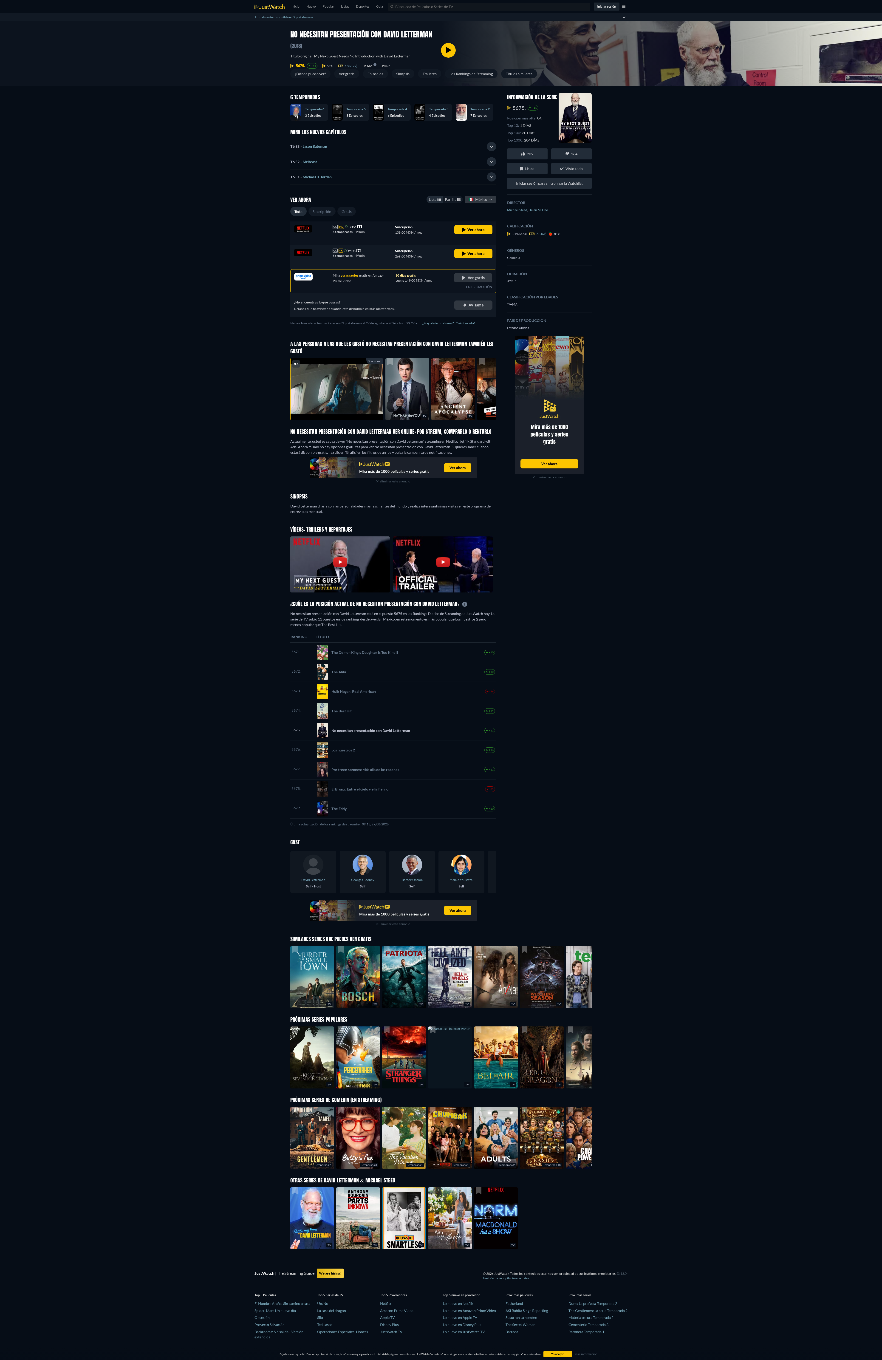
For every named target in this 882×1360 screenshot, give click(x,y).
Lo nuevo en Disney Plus (462, 1324)
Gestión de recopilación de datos (506, 1278)
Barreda (512, 1331)
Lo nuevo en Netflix (458, 1303)
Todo (298, 211)
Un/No (322, 1303)
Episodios (375, 73)
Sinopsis (403, 73)
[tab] (393, 146)
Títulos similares (519, 73)
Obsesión (262, 1317)
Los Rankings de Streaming (471, 73)
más (339, 411)
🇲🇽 (478, 199)
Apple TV (387, 1317)
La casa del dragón (331, 1310)
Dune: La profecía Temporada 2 (592, 1303)
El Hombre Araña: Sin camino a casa (282, 1303)
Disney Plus (389, 1324)
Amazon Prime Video (396, 1310)
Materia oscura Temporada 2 (590, 1317)
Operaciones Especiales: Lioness (342, 1331)
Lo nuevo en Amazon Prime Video (469, 1310)
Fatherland (514, 1303)
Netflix (385, 1303)
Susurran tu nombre (521, 1317)
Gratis (347, 211)
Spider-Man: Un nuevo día (275, 1310)
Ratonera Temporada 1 (586, 1331)
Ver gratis (346, 73)
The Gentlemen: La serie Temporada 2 (598, 1310)
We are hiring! (330, 1273)
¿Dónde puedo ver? (310, 73)
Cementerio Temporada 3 (588, 1324)
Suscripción (322, 211)
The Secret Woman (520, 1324)
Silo (320, 1317)
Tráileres (430, 73)
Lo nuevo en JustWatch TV (464, 1331)
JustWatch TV (391, 1331)
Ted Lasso (324, 1324)
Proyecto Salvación (269, 1324)
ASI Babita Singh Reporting (527, 1310)
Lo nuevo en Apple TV (460, 1317)
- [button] (308, 146)
